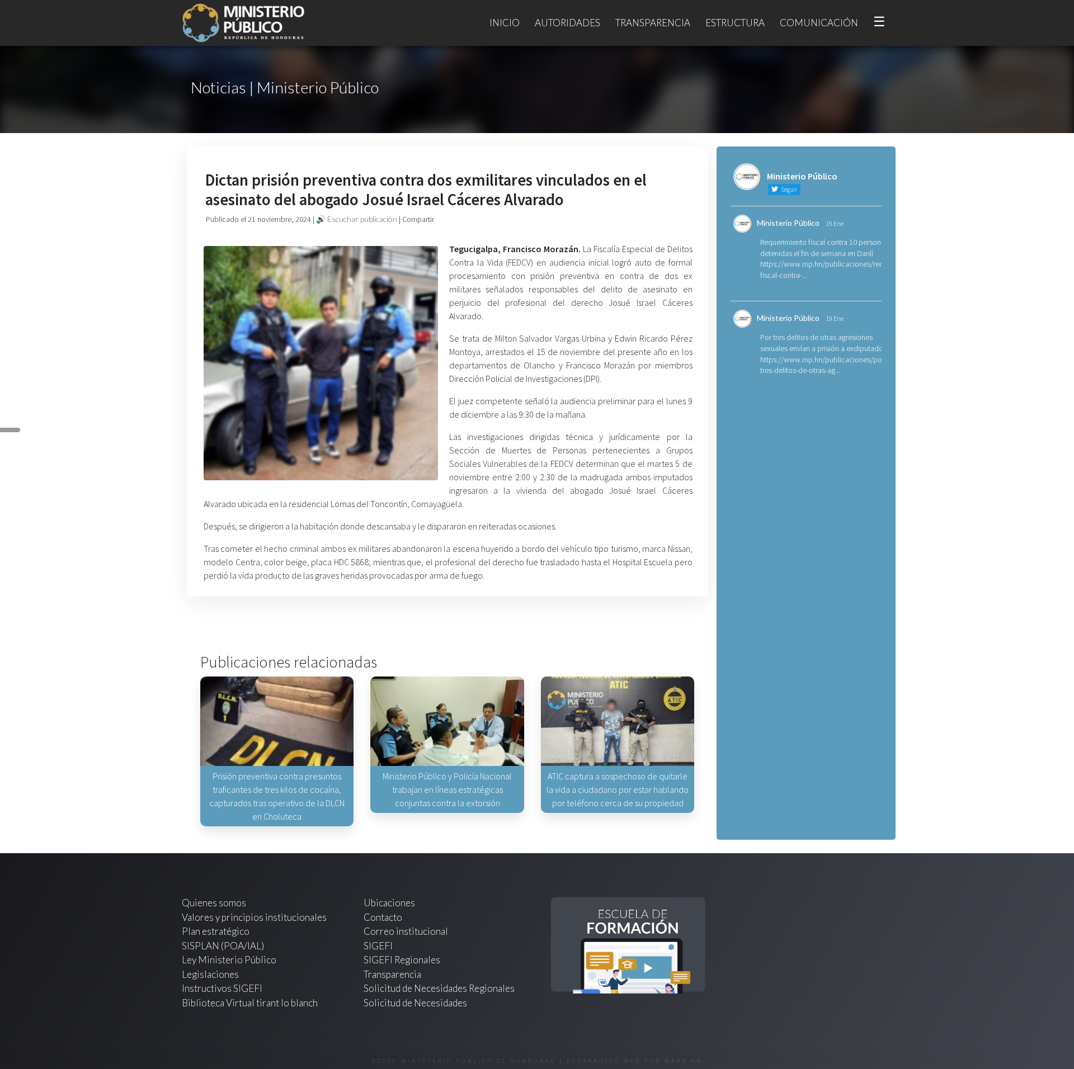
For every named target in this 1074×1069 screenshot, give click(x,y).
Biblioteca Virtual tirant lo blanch (250, 1003)
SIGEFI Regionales (402, 960)
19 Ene (835, 223)
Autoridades (567, 23)
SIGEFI (378, 946)
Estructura (735, 23)
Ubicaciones (389, 903)
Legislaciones (210, 974)
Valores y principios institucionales (254, 917)
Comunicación (819, 23)
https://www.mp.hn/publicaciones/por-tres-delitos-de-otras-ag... (823, 365)
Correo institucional (406, 931)
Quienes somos (214, 903)
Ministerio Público (788, 223)
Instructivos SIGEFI (222, 988)
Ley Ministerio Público (229, 960)
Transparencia (652, 23)
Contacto (383, 917)
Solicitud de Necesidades (415, 1003)
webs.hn (684, 1061)
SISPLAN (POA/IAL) (223, 946)
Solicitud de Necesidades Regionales (439, 988)
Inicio (504, 23)
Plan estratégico (216, 931)
